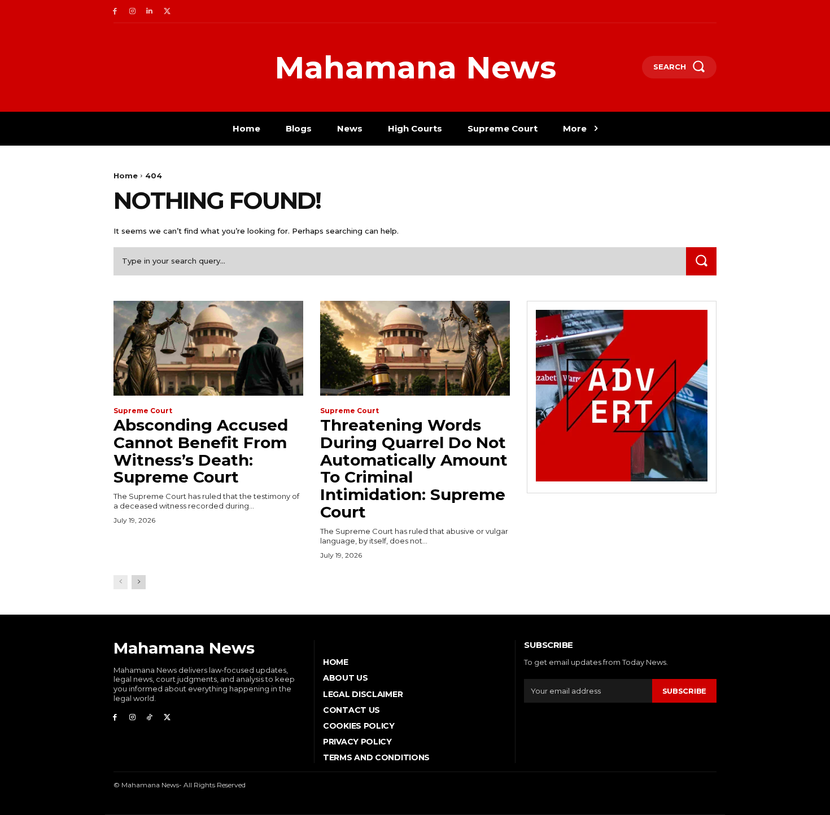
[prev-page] (120, 582)
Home (125, 175)
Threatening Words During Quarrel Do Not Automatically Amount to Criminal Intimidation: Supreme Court (414, 468)
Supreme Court (142, 411)
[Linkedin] (150, 11)
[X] (167, 11)
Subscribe (684, 690)
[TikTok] (150, 718)
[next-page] (139, 582)
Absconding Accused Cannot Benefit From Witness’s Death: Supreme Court (200, 451)
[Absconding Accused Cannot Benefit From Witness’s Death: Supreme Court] (208, 348)
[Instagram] (132, 11)
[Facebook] (115, 11)
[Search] (701, 261)
